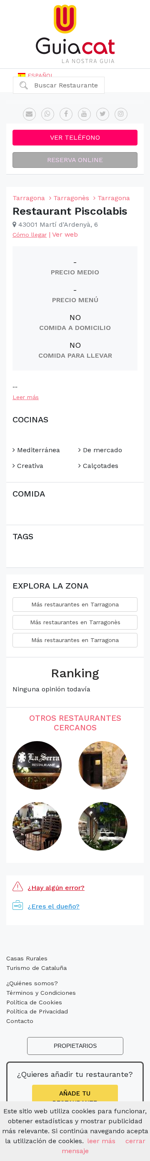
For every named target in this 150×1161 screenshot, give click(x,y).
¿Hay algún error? (56, 888)
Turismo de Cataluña (36, 968)
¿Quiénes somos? (32, 983)
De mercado (101, 450)
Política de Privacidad (37, 1011)
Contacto (19, 1021)
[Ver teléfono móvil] (47, 114)
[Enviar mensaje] (29, 114)
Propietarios (75, 1045)
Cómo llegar (29, 234)
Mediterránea (37, 450)
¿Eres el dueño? (54, 906)
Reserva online (75, 160)
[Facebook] (66, 114)
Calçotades (99, 466)
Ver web (65, 234)
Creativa (29, 466)
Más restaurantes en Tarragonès (75, 622)
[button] (36, 75)
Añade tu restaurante (74, 1098)
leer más (101, 1141)
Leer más (25, 397)
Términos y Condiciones (41, 992)
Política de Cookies (34, 1002)
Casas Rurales (27, 958)
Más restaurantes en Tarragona (75, 604)
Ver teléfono (75, 137)
